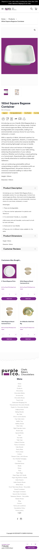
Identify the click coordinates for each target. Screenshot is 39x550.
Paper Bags (19, 473)
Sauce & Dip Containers (19, 494)
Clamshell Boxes (19, 463)
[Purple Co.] (10, 9)
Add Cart (9, 298)
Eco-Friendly (28, 113)
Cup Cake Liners (19, 419)
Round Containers (19, 489)
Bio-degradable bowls (16, 113)
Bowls (19, 466)
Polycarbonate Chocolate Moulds (19, 405)
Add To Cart (31, 547)
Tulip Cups (20, 440)
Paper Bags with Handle (19, 475)
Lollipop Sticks (19, 409)
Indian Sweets (19, 480)
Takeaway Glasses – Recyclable (19, 496)
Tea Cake (19, 438)
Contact (19, 503)
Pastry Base (19, 449)
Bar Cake (19, 414)
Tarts (19, 435)
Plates (19, 468)
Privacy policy (19, 510)
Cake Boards (19, 447)
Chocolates (19, 391)
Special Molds (20, 433)
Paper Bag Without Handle (19, 477)
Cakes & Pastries (19, 442)
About (19, 386)
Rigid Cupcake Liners (20, 428)
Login (19, 513)
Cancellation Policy (19, 508)
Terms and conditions (19, 506)
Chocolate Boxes (19, 398)
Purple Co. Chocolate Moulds (19, 407)
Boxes (19, 461)
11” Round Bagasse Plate (8, 281)
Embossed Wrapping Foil (19, 402)
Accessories (19, 395)
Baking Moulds (19, 412)
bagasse (5, 113)
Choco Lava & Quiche (19, 416)
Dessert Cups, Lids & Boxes (19, 456)
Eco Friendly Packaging (19, 459)
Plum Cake (20, 426)
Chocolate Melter (19, 393)
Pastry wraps (19, 452)
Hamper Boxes (19, 499)
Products (12, 19)
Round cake (19, 430)
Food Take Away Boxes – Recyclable (19, 487)
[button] (34, 30)
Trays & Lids (19, 400)
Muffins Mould (19, 423)
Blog (19, 501)
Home (3, 19)
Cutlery (19, 454)
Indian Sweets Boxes (19, 482)
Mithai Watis (19, 484)
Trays (19, 470)
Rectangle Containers (19, 491)
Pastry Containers (19, 445)
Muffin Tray (19, 421)
